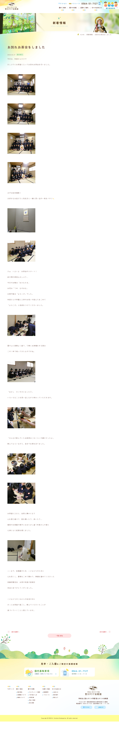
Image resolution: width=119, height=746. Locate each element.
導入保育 (31, 703)
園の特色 (19, 692)
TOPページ (10, 689)
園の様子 (55, 695)
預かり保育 (32, 700)
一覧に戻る (59, 636)
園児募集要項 (110, 8)
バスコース (76, 3)
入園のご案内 (84, 8)
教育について (21, 697)
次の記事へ (103, 632)
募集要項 (46, 692)
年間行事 (31, 697)
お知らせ (55, 692)
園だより (55, 697)
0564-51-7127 (90, 3)
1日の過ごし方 (33, 695)
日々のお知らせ (97, 8)
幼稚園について (21, 695)
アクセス (63, 3)
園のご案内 (62, 8)
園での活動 (73, 8)
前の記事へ (15, 632)
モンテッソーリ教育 (34, 692)
